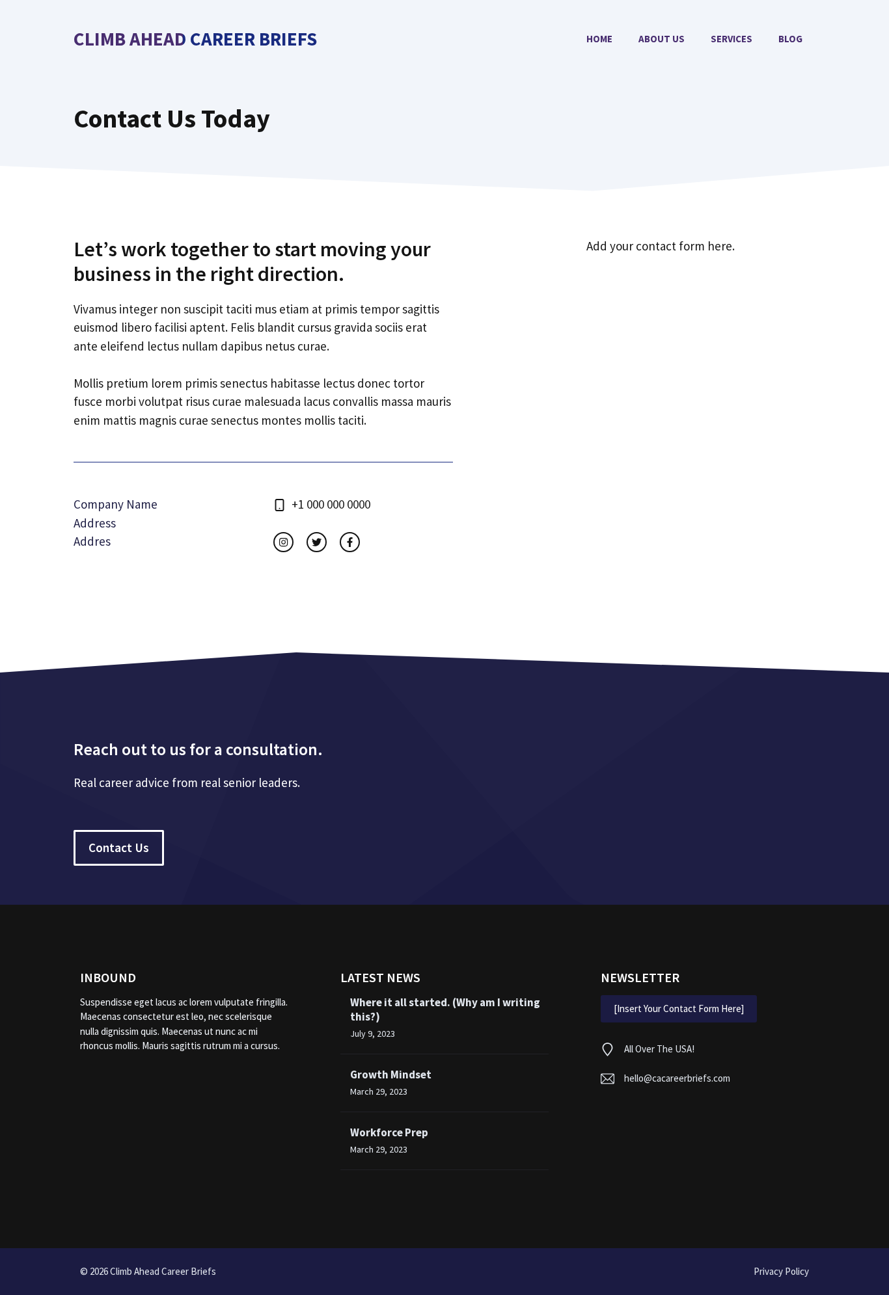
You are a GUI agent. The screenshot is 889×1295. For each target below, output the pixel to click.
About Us (661, 39)
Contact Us (119, 847)
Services (731, 39)
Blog (790, 39)
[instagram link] (283, 542)
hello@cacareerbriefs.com (677, 1078)
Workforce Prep (389, 1132)
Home (599, 39)
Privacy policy (781, 1271)
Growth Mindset (390, 1074)
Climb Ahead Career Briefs (195, 39)
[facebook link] (350, 542)
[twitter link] (317, 542)
